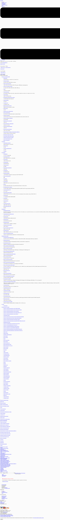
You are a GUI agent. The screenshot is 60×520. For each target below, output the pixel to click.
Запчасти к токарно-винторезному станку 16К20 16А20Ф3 (12, 308)
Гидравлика (3, 152)
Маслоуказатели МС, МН (7, 206)
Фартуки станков (6, 389)
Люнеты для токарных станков (8, 86)
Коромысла (5, 366)
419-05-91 (8, 67)
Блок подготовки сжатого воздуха (8, 227)
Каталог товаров (4, 2)
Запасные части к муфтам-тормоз (8, 111)
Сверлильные (5, 305)
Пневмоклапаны (6, 216)
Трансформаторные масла (7, 287)
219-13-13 (2, 67)
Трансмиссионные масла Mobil (8, 301)
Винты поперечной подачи (7, 344)
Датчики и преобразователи (7, 148)
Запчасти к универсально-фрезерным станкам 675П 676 (11, 326)
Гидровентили (6, 170)
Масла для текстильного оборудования (9, 262)
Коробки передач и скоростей (4, 460)
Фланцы (5, 391)
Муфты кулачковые (6, 373)
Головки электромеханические (8, 126)
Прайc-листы (4, 496)
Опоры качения (6, 94)
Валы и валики (6, 337)
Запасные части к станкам (4, 471)
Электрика (3, 141)
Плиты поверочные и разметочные (8, 123)
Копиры (5, 363)
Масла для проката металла (7, 256)
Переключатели (6, 145)
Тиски (4, 89)
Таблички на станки (6, 388)
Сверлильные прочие (7, 315)
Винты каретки (6, 341)
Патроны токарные (3, 449)
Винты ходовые (6, 348)
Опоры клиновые (6, 100)
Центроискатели (6, 392)
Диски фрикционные (7, 355)
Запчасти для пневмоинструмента (8, 233)
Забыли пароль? (4, 475)
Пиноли (5, 380)
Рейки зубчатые (6, 384)
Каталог (1, 447)
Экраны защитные (6, 396)
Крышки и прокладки (7, 367)
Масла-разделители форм (7, 267)
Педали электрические (7, 112)
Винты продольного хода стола (8, 345)
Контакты (3, 6)
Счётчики (5, 151)
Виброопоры (5, 78)
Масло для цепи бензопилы (7, 273)
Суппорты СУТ (2, 414)
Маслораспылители (6, 222)
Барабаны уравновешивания (8, 334)
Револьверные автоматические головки (9, 97)
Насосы (5, 184)
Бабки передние (6, 333)
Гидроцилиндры (6, 162)
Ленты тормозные (6, 370)
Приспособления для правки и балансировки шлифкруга (8, 463)
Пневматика (3, 209)
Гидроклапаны (6, 181)
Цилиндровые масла (6, 293)
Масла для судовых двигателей (8, 259)
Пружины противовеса (7, 381)
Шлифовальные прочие (7, 322)
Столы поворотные (3, 452)
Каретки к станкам (6, 356)
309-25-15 (2, 72)
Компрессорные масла (7, 240)
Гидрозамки (5, 178)
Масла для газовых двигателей (8, 248)
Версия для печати (5, 481)
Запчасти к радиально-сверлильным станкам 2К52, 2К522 (12, 319)
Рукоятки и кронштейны (7, 385)
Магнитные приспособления (8, 129)
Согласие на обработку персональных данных (6, 515)
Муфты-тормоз (6, 108)
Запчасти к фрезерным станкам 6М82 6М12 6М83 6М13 (11, 327)
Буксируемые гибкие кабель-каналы (5, 433)
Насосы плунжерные (6, 377)
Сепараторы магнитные (7, 203)
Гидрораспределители (7, 156)
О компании (3, 4)
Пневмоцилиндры (6, 230)
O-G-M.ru (1, 0)
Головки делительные (7, 115)
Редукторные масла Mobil (7, 278)
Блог (2, 5)
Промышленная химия (3, 470)
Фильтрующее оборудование (8, 192)
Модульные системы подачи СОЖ (8, 134)
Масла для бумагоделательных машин (9, 245)
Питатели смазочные (6, 173)
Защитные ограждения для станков (8, 137)
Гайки (4, 351)
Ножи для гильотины (7, 140)
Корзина (5, 487)
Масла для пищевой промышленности (9, 251)
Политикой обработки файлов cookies (38, 517)
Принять (2, 519)
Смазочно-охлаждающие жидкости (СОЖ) (9, 281)
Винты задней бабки (6, 340)
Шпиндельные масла (6, 298)
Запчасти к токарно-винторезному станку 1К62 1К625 (11, 311)
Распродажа (3, 3)
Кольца (5, 362)
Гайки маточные (6, 352)
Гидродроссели (6, 195)
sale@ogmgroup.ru (4, 62)
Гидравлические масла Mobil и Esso (9, 237)
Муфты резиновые (6, 374)
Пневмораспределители (7, 210)
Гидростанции (6, 159)
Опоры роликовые (6, 378)
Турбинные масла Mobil (7, 290)
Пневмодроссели (6, 219)
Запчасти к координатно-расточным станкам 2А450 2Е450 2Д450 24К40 (14, 316)
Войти (3, 474)
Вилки (4, 338)
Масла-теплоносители (7, 270)
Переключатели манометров (7, 167)
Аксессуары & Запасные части (4, 436)
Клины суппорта (6, 359)
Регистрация (2, 503)
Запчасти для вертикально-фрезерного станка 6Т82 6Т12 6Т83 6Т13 (13, 330)
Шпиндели (5, 395)
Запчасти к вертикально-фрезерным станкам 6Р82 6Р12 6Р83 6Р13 (13, 329)
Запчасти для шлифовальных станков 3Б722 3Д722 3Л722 (12, 323)
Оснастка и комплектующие (6, 76)
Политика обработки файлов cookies (5, 516)
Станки (3, 304)
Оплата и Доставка (4, 492)
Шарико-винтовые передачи (7, 105)
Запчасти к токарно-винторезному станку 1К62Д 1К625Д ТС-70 (13, 312)
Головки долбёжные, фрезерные (8, 118)
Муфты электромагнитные (7, 83)
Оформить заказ (7, 488)
